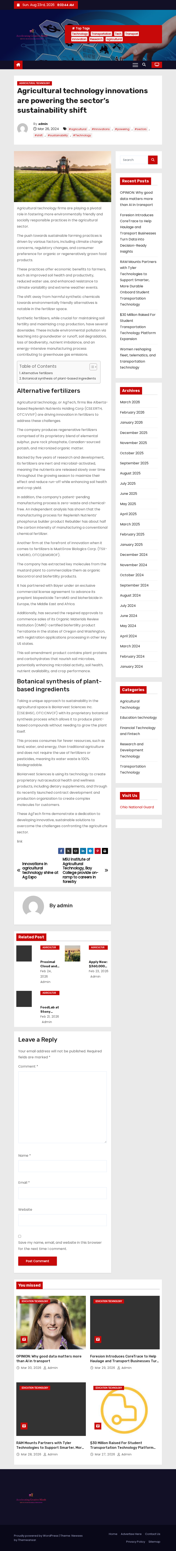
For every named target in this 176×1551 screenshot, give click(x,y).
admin (43, 124)
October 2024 (132, 575)
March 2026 (130, 402)
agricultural (114, 39)
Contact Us (152, 1534)
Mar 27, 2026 (105, 1454)
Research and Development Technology (131, 750)
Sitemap (154, 1542)
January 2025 (131, 544)
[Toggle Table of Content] (91, 366)
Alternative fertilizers (37, 373)
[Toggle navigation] (135, 65)
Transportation (101, 34)
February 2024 (132, 656)
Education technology (138, 717)
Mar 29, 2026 (105, 1368)
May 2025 (128, 503)
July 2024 (128, 605)
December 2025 (133, 432)
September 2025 (134, 463)
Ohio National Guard (137, 807)
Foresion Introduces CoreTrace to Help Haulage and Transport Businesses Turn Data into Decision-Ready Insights (138, 233)
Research (96, 39)
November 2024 (133, 564)
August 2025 (130, 473)
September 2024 (134, 585)
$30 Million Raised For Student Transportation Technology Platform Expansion (138, 327)
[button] (145, 64)
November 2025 (133, 442)
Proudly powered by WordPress (36, 1536)
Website (25, 1209)
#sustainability (58, 135)
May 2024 (128, 625)
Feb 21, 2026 (49, 1016)
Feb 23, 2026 (99, 971)
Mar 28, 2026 (31, 1454)
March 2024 (130, 646)
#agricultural (77, 129)
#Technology (82, 135)
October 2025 (132, 453)
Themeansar (27, 1540)
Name (24, 1155)
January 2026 (131, 422)
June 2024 (128, 615)
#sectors (141, 129)
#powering (122, 129)
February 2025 (132, 534)
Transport (131, 34)
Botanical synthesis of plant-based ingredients (59, 378)
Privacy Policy (135, 1542)
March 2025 (130, 524)
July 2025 (128, 483)
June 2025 (128, 493)
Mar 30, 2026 (31, 1368)
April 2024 (128, 636)
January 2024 (131, 666)
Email (24, 1182)
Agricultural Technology (34, 83)
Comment (28, 1066)
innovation (79, 39)
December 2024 (134, 554)
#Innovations (101, 129)
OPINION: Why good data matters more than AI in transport (136, 198)
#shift (38, 135)
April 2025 (128, 514)
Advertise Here (131, 1534)
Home (113, 1534)
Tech (118, 34)
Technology (80, 34)
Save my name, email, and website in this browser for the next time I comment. (60, 1245)
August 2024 (130, 595)
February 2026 (132, 412)
